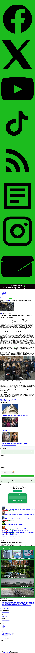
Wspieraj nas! (4, 295)
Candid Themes (20, 652)
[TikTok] (17, 142)
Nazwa (2, 464)
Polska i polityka (4, 638)
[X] (17, 71)
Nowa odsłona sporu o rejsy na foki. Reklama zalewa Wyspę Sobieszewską (18, 558)
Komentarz (3, 455)
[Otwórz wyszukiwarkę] (0, 297)
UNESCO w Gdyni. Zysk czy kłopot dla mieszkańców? (15, 415)
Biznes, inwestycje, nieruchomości (7, 633)
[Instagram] (17, 248)
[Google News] (17, 213)
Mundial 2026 (4, 292)
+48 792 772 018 (6, 645)
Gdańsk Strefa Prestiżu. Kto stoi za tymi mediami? (8, 399)
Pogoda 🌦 (3, 294)
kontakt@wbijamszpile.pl (9, 646)
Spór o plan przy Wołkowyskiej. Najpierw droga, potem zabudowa (18, 577)
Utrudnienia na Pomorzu (5, 612)
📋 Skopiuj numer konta (17, 500)
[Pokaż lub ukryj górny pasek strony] (17, 0)
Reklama (3, 626)
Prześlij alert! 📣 (4, 293)
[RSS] (17, 177)
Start (3, 291)
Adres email (3, 467)
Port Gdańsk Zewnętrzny (6, 620)
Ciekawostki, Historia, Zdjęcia (6, 634)
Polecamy (3, 637)
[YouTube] (17, 107)
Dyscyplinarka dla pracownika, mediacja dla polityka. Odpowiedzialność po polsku (15, 444)
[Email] (17, 283)
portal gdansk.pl (14, 347)
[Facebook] (17, 36)
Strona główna (6, 300)
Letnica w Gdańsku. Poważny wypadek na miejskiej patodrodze (17, 596)
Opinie (10, 300)
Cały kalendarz (2, 608)
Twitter (5, 650)
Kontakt (3, 625)
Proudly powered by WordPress (5, 652)
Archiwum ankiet (4, 628)
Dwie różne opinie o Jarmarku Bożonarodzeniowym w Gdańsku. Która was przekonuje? (20, 397)
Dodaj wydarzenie (7, 608)
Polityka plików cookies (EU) (6, 629)
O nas (3, 627)
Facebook (1, 650)
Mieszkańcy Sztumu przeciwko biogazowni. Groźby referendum (18, 586)
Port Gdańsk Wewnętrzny (6, 621)
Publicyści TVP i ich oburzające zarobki (6, 400)
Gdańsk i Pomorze (5, 635)
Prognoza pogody (4, 616)
